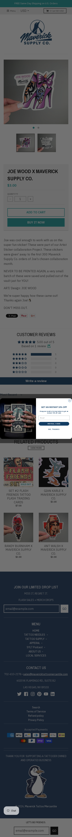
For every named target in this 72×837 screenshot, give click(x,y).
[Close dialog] (69, 400)
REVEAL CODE (54, 423)
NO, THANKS (54, 429)
